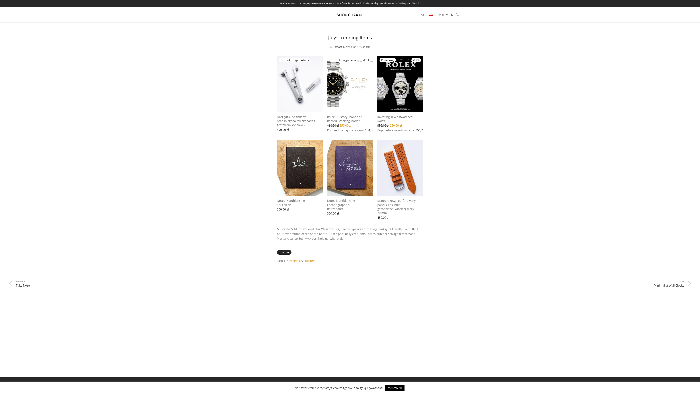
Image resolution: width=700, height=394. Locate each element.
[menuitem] (438, 14)
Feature (285, 252)
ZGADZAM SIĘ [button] (395, 388)
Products (309, 260)
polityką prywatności (369, 388)
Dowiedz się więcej (307, 130)
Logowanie (452, 14)
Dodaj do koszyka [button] (407, 130)
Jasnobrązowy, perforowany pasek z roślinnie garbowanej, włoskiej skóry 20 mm (396, 207)
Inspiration (295, 260)
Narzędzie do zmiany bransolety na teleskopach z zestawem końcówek (296, 121)
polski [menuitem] (440, 14)
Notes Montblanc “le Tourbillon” (291, 203)
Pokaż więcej (283, 130)
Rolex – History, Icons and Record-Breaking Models (344, 119)
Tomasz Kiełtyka (343, 47)
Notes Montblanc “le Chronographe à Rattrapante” (341, 205)
